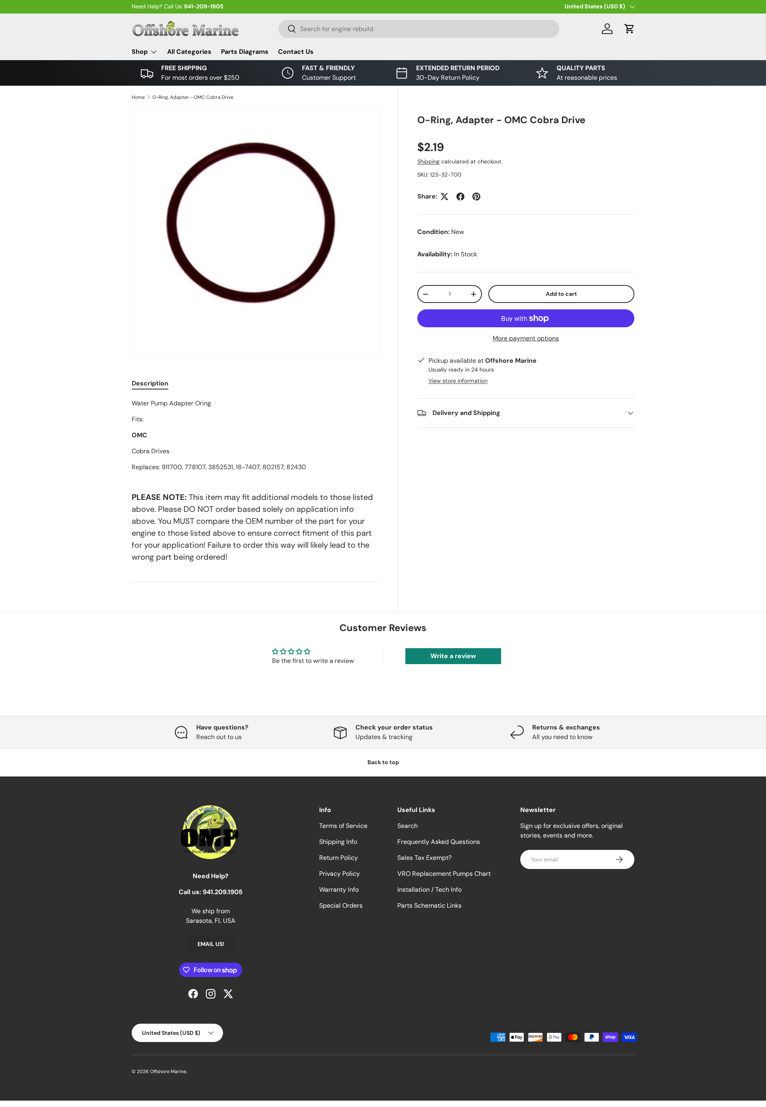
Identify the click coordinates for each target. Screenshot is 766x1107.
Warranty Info (339, 889)
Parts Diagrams (244, 51)
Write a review (453, 656)
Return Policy (338, 857)
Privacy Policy (339, 873)
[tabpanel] (255, 435)
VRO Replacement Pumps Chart (444, 873)
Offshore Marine (168, 1071)
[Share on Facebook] (460, 196)
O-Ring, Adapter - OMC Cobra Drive (192, 97)
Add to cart (561, 293)
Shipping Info (338, 842)
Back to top (383, 762)
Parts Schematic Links (429, 905)
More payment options (526, 338)
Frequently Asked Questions (438, 842)
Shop (140, 51)
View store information (458, 380)
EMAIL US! (210, 944)
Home (138, 97)
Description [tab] (150, 383)
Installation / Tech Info (429, 889)
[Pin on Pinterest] (476, 196)
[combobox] (418, 29)
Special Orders (341, 905)
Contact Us (296, 51)
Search (407, 826)
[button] (629, 28)
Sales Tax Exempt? (424, 857)
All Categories (189, 51)
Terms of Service (343, 826)
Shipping (428, 161)
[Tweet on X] (444, 196)
